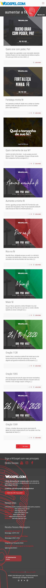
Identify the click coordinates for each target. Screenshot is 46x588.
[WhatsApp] (19, 580)
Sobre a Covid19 (31, 572)
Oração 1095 (12, 374)
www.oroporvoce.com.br (22, 509)
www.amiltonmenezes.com (17, 516)
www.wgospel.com (20, 510)
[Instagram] (27, 580)
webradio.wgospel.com (19, 518)
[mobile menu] (43, 3)
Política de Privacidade (17, 572)
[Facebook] (21, 580)
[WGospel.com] (13, 3)
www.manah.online (19, 514)
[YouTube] (24, 580)
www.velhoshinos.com (21, 512)
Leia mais (38, 62)
